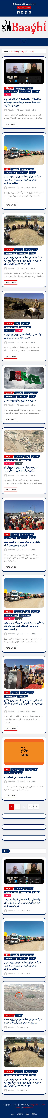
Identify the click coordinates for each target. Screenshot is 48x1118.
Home (5, 51)
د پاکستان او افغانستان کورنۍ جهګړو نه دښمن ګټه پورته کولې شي (23, 336)
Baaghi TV (34, 1104)
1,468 (31, 806)
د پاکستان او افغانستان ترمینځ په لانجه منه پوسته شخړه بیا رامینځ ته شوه (23, 1021)
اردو (12, 1114)
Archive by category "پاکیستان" (22, 51)
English (20, 1114)
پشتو (27, 1114)
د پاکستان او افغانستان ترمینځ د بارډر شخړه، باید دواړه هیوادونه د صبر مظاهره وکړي (22, 180)
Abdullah (11, 110)
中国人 (34, 1114)
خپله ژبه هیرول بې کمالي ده (18, 777)
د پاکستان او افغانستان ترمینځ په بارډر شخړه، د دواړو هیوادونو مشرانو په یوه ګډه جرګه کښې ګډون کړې (23, 260)
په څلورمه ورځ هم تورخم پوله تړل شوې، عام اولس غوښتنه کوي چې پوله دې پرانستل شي (24, 626)
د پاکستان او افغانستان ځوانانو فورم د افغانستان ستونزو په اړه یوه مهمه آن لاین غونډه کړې (22, 102)
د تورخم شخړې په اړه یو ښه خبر (20, 400)
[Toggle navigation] (24, 42)
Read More (11, 124)
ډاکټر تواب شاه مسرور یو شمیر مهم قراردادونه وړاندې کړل (22, 543)
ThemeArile (28, 1107)
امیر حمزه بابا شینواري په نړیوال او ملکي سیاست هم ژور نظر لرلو (21, 469)
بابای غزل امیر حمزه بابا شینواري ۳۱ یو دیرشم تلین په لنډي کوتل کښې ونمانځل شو (23, 703)
